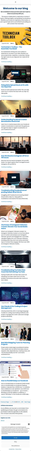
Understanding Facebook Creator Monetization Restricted (14, 120)
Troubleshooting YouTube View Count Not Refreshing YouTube (13, 271)
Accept (15, 437)
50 (17, 402)
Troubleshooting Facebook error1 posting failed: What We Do (14, 191)
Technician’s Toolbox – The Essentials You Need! (11, 48)
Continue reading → (7, 62)
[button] (29, 424)
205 (22, 402)
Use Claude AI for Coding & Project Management (14, 307)
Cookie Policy (12, 449)
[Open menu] (15, 2)
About (2, 420)
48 (14, 402)
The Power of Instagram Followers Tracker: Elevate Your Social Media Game (14, 226)
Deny (15, 441)
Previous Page (5, 402)
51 (19, 402)
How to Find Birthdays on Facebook (14, 381)
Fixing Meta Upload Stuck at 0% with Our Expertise (14, 86)
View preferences (15, 445)
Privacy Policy (18, 449)
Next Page (27, 402)
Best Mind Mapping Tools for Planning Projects (15, 343)
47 (12, 402)
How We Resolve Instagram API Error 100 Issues (15, 157)
